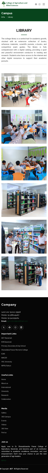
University (5, 391)
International (6, 387)
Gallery (3, 413)
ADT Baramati (6, 338)
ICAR (3, 354)
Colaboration (6, 399)
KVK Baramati (6, 342)
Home (3, 379)
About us (4, 383)
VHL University (6, 362)
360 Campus (6, 417)
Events (3, 420)
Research (4, 395)
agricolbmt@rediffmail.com (17, 321)
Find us (4, 432)
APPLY (3, 460)
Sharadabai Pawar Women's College (14, 350)
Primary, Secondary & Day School (13, 346)
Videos (3, 424)
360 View (4, 428)
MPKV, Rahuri (6, 365)
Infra (3, 17)
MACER (4, 358)
